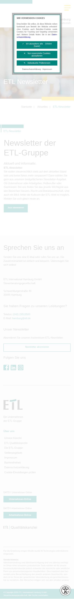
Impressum (47, 69)
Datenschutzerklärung (31, 69)
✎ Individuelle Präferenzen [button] (37, 63)
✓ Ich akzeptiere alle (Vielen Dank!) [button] (37, 45)
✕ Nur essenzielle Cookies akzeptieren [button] (37, 54)
